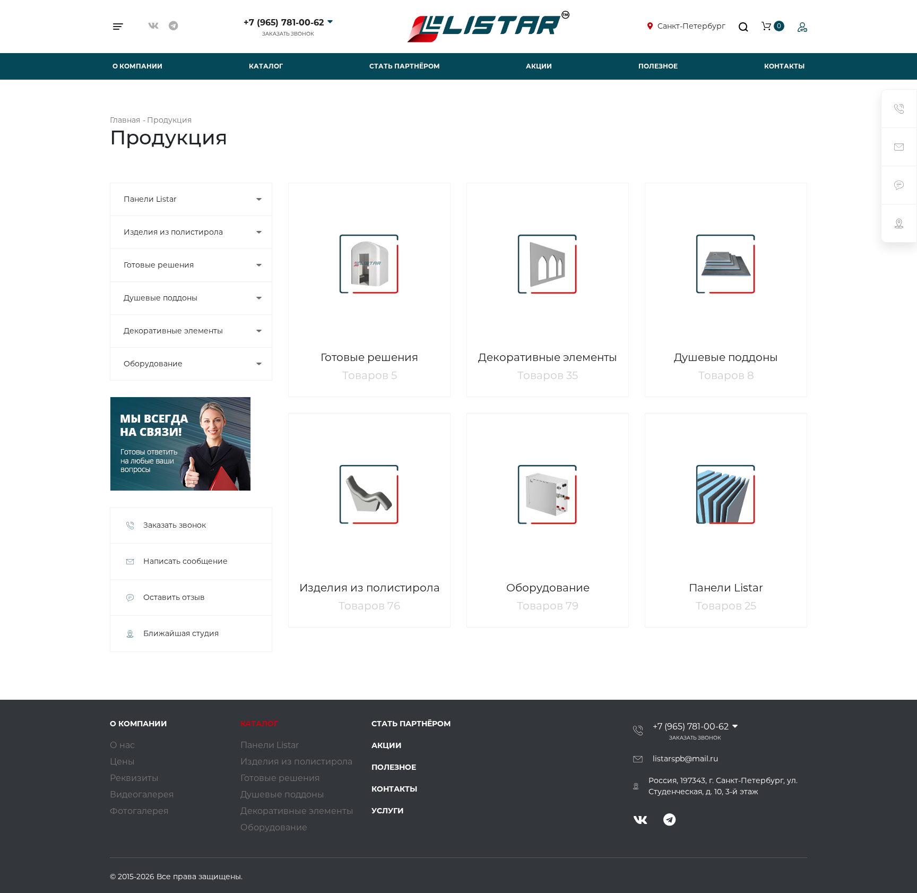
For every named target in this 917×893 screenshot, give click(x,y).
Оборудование (153, 363)
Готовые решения (159, 265)
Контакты (784, 66)
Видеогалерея (142, 794)
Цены (122, 762)
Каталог (266, 66)
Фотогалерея (139, 811)
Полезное (658, 66)
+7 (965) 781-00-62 (284, 23)
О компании (137, 66)
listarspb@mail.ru (685, 758)
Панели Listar (150, 199)
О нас (122, 745)
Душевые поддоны (160, 298)
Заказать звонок (288, 34)
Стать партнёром (404, 66)
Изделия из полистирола (173, 232)
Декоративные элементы (173, 331)
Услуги (387, 810)
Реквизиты (134, 778)
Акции (539, 66)
